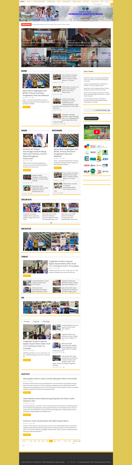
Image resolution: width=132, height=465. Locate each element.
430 (65, 441)
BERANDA (22, 1)
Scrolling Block (26, 200)
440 (69, 441)
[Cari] (111, 4)
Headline (24, 131)
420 (47, 441)
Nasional (24, 71)
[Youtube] (99, 4)
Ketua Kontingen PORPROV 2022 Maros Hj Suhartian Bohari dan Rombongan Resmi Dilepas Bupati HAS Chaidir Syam (69, 217)
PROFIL (29, 1)
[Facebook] (95, 4)
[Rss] (94, 4)
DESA (58, 1)
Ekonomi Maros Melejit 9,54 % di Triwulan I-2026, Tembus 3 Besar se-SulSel (65, 60)
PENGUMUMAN (66, 1)
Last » (23, 445)
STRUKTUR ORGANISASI (39, 1)
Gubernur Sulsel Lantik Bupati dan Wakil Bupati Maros (45, 421)
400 (35, 441)
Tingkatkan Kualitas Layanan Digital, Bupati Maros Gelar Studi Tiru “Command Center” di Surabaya (64, 263)
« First (23, 441)
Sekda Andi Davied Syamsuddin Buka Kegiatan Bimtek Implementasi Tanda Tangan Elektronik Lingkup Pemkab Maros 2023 (35, 291)
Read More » (26, 107)
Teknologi (24, 257)
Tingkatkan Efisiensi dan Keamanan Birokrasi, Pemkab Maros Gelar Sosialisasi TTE (70, 282)
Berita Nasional (57, 131)
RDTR (107, 1)
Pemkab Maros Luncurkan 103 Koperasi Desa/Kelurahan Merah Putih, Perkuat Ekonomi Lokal (65, 187)
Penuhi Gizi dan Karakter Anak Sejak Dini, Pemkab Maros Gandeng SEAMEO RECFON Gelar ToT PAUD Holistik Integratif (35, 58)
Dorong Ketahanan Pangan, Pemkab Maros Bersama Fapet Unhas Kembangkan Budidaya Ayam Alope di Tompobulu (95, 100)
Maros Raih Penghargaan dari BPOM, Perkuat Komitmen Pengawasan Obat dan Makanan (36, 93)
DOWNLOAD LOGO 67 (91, 118)
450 (73, 443)
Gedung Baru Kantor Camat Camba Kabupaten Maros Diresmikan (50, 379)
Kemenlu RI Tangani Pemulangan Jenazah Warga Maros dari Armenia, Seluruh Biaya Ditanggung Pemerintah (35, 154)
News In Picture (26, 229)
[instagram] (101, 4)
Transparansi (94, 1)
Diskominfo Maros (106, 462)
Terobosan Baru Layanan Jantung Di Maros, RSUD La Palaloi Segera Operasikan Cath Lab (54, 24)
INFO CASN (86, 1)
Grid (22, 298)
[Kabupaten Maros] (66, 12)
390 (31, 441)
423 (59, 441)
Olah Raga (46, 321)
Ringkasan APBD (77, 1)
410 (39, 441)
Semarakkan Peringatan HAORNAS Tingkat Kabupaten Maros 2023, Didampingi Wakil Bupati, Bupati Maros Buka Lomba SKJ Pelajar (66, 118)
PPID (102, 1)
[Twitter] (97, 4)
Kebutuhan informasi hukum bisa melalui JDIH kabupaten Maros (108, 110)
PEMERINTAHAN (51, 1)
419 (43, 441)
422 (55, 441)
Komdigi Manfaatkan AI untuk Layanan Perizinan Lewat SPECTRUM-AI (40, 282)
